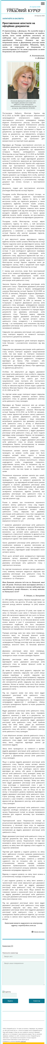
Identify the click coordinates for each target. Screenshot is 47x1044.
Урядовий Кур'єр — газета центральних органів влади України (23, 9)
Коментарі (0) (7, 946)
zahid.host (23, 1041)
